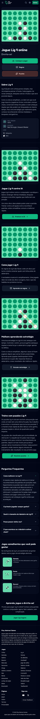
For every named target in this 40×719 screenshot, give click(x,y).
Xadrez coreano (6, 670)
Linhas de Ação (6, 681)
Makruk (23, 668)
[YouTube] (23, 695)
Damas (23, 655)
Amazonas (4, 678)
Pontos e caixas (25, 676)
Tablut (23, 683)
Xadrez (3, 658)
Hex (2, 673)
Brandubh (4, 686)
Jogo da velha (25, 663)
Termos (3, 702)
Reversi (3, 660)
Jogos (3, 697)
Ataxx (3, 683)
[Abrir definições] (30, 2)
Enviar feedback (28, 700)
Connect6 (24, 673)
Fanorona (4, 665)
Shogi (3, 668)
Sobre (3, 699)
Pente (3, 676)
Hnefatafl (23, 660)
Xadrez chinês (25, 665)
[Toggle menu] (2, 2)
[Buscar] (26, 2)
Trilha (3, 652)
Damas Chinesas (26, 670)
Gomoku (4, 655)
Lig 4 (22, 652)
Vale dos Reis (25, 678)
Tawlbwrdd (24, 686)
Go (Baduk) (24, 658)
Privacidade (5, 704)
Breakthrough (25, 681)
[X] (28, 695)
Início (3, 694)
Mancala (4, 663)
